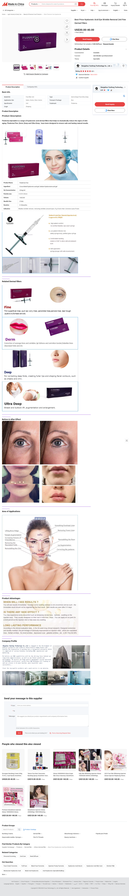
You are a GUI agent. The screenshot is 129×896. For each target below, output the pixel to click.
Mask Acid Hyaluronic (31, 871)
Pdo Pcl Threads (38, 837)
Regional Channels (88, 881)
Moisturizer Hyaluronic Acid (12, 871)
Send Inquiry (87, 39)
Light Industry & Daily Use (14, 14)
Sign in (125, 5)
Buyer (83, 10)
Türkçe (104, 884)
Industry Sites (77, 881)
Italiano (54, 884)
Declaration (85, 888)
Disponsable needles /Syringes (11, 837)
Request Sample (108, 44)
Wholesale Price (67, 881)
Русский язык (46, 884)
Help (92, 10)
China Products (25, 881)
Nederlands (68, 884)
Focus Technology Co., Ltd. (51, 888)
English (17, 884)
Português (31, 884)
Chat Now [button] (115, 39)
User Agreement (75, 888)
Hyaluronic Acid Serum (75, 866)
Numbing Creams (7, 834)
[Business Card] (124, 96)
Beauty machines (69, 837)
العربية (75, 884)
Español (24, 884)
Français (38, 884)
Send (19, 733)
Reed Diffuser (34, 856)
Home (3, 14)
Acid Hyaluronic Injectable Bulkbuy (53, 871)
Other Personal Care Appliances (52, 14)
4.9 (102, 90)
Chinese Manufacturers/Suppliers (40, 881)
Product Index (99, 881)
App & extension (103, 10)
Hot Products (15, 881)
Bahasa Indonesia (120, 884)
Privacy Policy (94, 888)
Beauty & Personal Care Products (33, 14)
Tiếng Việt (110, 884)
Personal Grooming (10, 856)
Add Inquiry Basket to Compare (37, 74)
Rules (125, 10)
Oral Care (23, 856)
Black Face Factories (37, 866)
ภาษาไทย (97, 884)
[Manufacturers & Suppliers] (13, 4)
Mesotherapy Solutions (71, 834)
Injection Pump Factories (56, 866)
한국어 (81, 884)
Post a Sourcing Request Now (60, 733)
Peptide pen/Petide (102, 834)
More (4, 874)
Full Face (24, 866)
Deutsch (61, 884)
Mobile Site (108, 881)
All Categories (9, 10)
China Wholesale (56, 881)
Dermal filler (37, 834)
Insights (115, 881)
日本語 (86, 884)
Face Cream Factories (10, 866)
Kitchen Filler (111, 866)
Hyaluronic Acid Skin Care (94, 866)
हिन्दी (92, 884)
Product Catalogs (30, 829)
